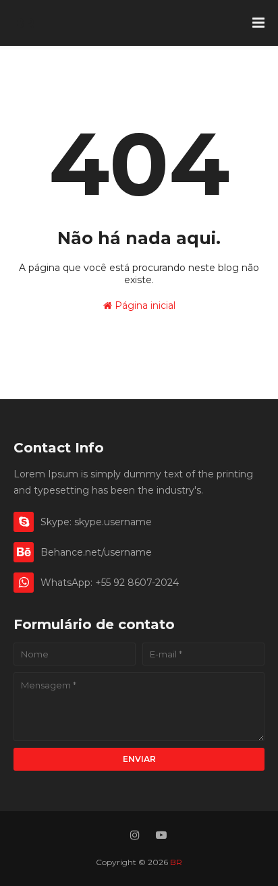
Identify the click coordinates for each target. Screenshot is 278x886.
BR (23, 23)
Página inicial (143, 305)
